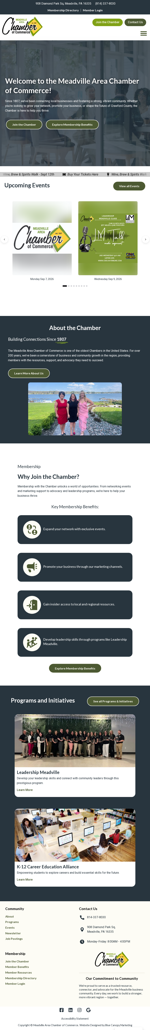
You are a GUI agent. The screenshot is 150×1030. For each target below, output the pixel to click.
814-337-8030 (96, 917)
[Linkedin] (70, 1010)
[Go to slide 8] (84, 286)
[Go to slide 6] (79, 286)
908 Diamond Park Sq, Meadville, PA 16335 (63, 3)
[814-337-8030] (82, 917)
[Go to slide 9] (86, 286)
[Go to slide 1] (63, 286)
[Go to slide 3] (71, 286)
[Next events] (145, 239)
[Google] (88, 1010)
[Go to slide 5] (76, 286)
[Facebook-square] (61, 1010)
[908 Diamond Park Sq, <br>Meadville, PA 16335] (82, 929)
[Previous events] (4, 239)
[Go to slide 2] (67, 286)
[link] (63, 4)
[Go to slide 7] (81, 286)
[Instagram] (79, 1010)
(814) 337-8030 (105, 3)
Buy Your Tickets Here (75, 174)
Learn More (25, 790)
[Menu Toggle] (143, 33)
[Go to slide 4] (74, 286)
